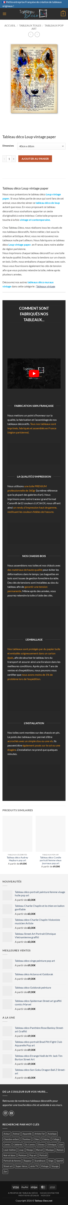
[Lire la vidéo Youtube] (34, 373)
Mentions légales (28, 1195)
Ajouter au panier (35, 158)
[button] (4, 14)
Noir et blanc (9, 1155)
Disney (41, 1144)
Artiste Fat (39, 1133)
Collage (55, 1139)
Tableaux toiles (30, 25)
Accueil (10, 25)
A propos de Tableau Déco (23, 1193)
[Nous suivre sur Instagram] (5, 1113)
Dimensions (8, 146)
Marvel (39, 1150)
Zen (5, 1171)
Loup (21, 1150)
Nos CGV (45, 1195)
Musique (50, 1150)
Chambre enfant (11, 1139)
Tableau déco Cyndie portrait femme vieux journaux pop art (50, 860)
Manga (29, 1150)
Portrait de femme (12, 1160)
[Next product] (30, 34)
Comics (6, 1144)
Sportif (59, 1160)
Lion (61, 1144)
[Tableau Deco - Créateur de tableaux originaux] (33, 14)
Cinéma (45, 1139)
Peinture (22, 1155)
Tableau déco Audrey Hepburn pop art (17, 859)
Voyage (55, 1166)
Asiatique (52, 1133)
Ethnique (52, 1144)
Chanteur (26, 1139)
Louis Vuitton (9, 1150)
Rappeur (28, 1160)
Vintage (45, 1166)
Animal (16, 1133)
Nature (60, 1150)
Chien (36, 1139)
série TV (34, 1166)
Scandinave (40, 1160)
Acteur (6, 1133)
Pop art (33, 1155)
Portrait (43, 1155)
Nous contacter (49, 1193)
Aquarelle (27, 1133)
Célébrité (17, 1144)
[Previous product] (37, 34)
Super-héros (21, 1166)
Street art (8, 1166)
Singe (50, 1160)
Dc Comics (30, 1144)
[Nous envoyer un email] (11, 1113)
